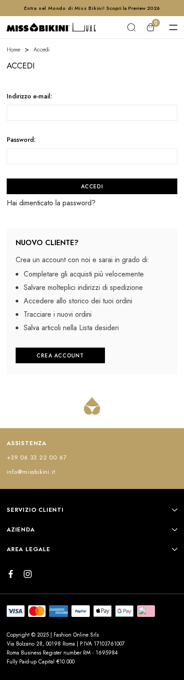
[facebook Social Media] (11, 574)
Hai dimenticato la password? (51, 203)
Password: (21, 139)
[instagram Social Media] (28, 574)
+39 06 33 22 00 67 (37, 457)
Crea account (60, 356)
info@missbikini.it (31, 472)
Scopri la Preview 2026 (133, 8)
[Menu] (173, 27)
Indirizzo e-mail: (29, 96)
